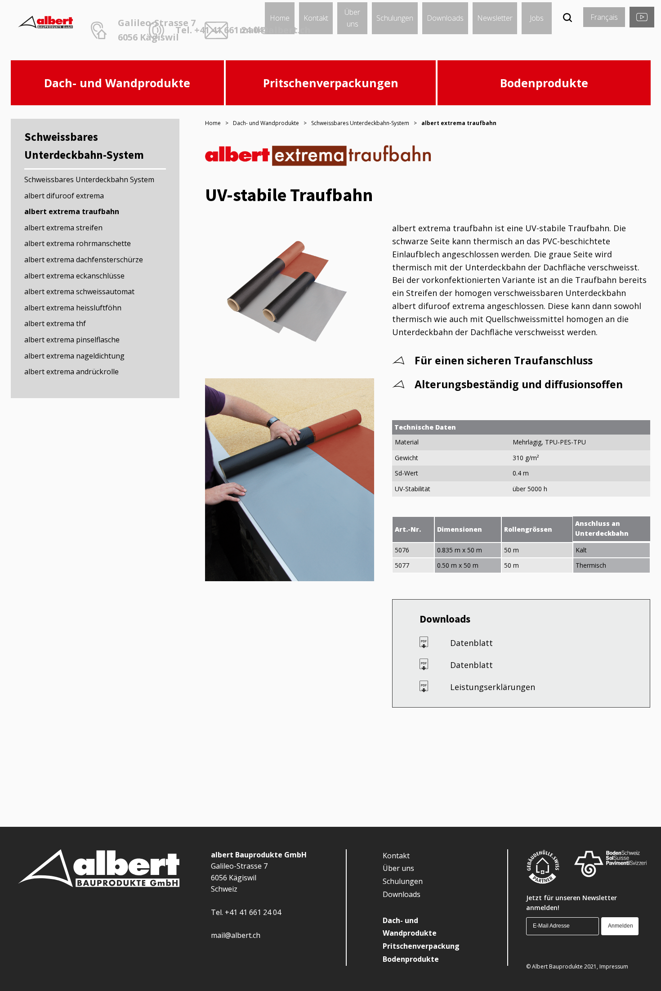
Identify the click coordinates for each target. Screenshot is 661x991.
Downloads (445, 18)
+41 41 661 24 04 (253, 912)
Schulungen (394, 18)
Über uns (352, 18)
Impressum (613, 966)
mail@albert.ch (275, 30)
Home (280, 18)
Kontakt (316, 18)
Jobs (537, 18)
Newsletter (495, 18)
